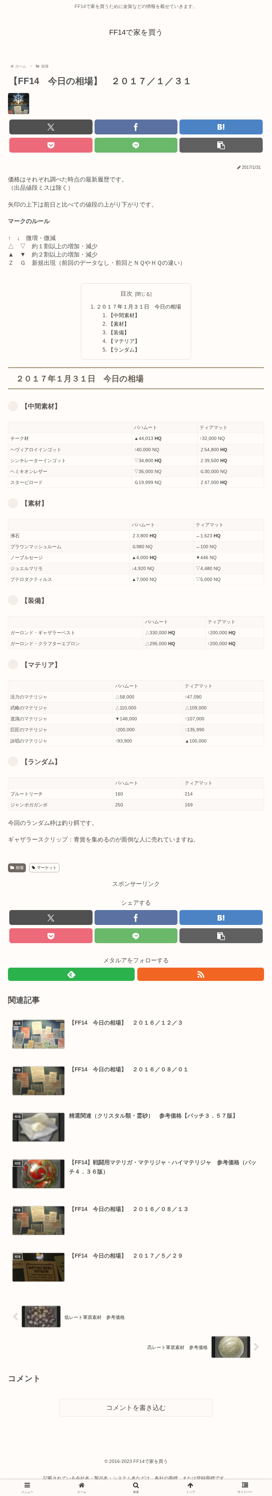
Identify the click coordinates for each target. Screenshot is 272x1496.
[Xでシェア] (51, 127)
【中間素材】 (124, 315)
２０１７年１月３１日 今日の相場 (138, 307)
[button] (221, 145)
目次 (126, 293)
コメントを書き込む (136, 1407)
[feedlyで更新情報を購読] (71, 974)
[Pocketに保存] (51, 145)
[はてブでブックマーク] (221, 127)
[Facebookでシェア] (136, 127)
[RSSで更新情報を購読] (200, 974)
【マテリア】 (124, 341)
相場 (20, 867)
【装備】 (118, 332)
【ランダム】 (124, 350)
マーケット (47, 867)
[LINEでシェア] (136, 145)
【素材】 (118, 324)
